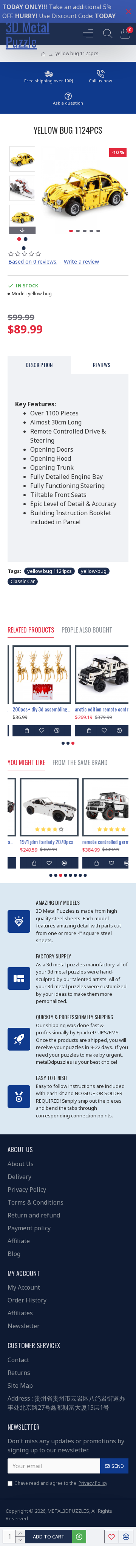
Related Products (31, 630)
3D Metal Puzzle (27, 34)
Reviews (101, 365)
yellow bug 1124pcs (49, 571)
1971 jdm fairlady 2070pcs (34, 841)
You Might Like (26, 763)
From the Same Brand (80, 763)
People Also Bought (87, 630)
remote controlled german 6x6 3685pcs (99, 841)
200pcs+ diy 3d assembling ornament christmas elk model (37, 709)
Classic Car (23, 581)
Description (39, 365)
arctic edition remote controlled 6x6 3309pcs (99, 709)
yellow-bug (94, 571)
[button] (48, 190)
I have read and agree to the (61, 1483)
